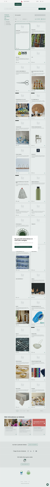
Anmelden (43, 485)
